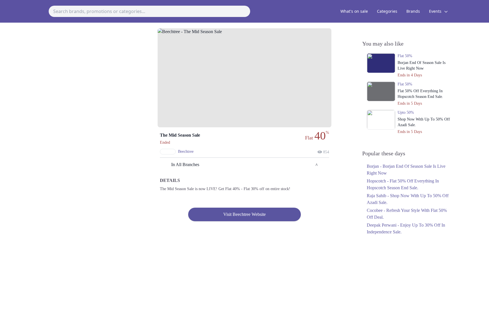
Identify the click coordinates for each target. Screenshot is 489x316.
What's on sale (354, 11)
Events (436, 11)
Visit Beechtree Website (244, 214)
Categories (387, 11)
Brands (413, 11)
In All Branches (185, 164)
